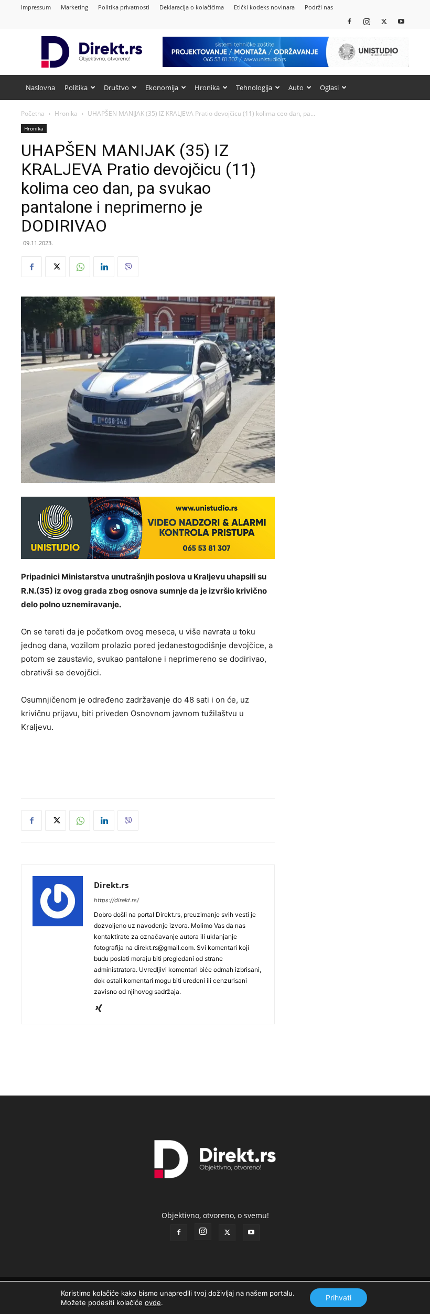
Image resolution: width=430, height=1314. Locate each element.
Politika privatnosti (123, 7)
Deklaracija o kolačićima (191, 7)
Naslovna (40, 87)
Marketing (74, 7)
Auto (296, 87)
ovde (153, 1302)
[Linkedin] (103, 266)
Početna (33, 113)
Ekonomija (161, 87)
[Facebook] (349, 21)
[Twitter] (384, 21)
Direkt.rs (111, 885)
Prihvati (338, 1297)
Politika (76, 87)
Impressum (36, 7)
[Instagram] (366, 21)
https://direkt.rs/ (116, 900)
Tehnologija (254, 87)
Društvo (116, 87)
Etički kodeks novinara (264, 7)
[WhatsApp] (79, 266)
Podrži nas (319, 7)
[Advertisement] (148, 763)
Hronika (207, 87)
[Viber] (127, 266)
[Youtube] (401, 21)
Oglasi (329, 87)
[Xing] (102, 1009)
